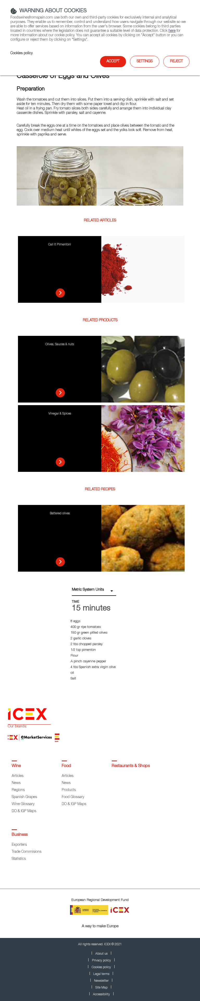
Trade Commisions (26, 852)
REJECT (176, 61)
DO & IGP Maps (24, 811)
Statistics (19, 859)
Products (69, 790)
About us (101, 953)
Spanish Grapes (24, 797)
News (16, 783)
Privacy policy (101, 960)
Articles (17, 776)
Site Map (101, 987)
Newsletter (101, 981)
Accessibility (101, 994)
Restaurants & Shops (131, 766)
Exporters (19, 845)
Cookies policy (21, 53)
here (172, 31)
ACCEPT (113, 61)
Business (20, 835)
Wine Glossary (23, 804)
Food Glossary (73, 797)
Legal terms (101, 974)
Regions (18, 790)
